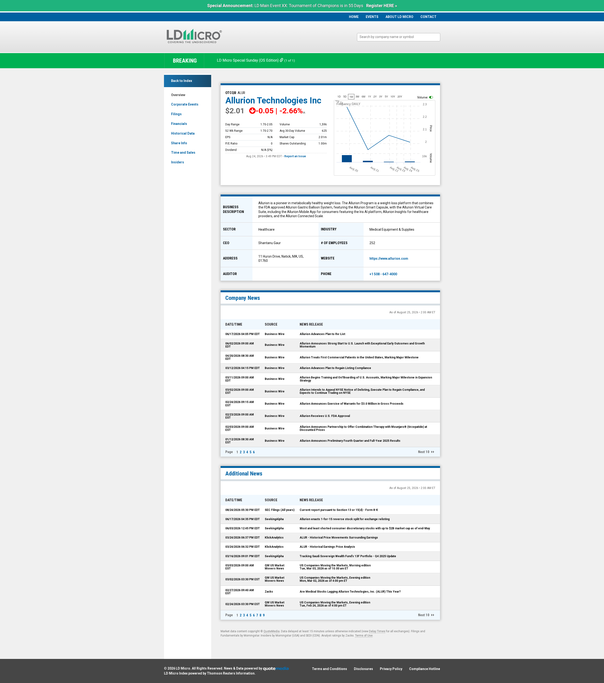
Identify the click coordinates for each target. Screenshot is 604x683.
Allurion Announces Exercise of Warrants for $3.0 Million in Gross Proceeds (351, 403)
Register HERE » (381, 5)
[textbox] (401, 37)
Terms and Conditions (329, 669)
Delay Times (377, 631)
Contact (428, 17)
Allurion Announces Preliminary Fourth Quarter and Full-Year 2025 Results (350, 440)
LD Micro (183, 668)
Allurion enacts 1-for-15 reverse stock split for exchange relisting (345, 519)
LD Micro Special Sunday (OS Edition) (248, 60)
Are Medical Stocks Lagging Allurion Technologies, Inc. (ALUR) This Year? (350, 591)
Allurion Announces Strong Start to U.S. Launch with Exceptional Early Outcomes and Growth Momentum (362, 345)
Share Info (179, 143)
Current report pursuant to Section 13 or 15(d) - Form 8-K (339, 510)
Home (354, 17)
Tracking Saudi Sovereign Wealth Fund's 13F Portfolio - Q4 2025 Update (348, 556)
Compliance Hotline (424, 669)
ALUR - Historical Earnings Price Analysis (327, 546)
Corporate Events (184, 104)
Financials (179, 124)
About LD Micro (399, 17)
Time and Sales (183, 152)
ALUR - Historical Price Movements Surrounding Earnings (339, 537)
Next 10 (423, 452)
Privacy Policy (391, 669)
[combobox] (398, 37)
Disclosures (363, 669)
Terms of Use (364, 635)
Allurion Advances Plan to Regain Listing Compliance (335, 368)
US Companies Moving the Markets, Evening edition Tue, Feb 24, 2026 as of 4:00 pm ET (335, 604)
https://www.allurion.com (388, 258)
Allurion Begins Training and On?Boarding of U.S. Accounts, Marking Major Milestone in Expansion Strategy (366, 379)
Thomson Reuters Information (231, 673)
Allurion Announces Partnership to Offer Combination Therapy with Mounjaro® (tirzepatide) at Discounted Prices (363, 428)
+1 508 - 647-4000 (383, 274)
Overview (178, 95)
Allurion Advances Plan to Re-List (322, 334)
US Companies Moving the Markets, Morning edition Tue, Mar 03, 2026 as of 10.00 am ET (335, 567)
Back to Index (181, 81)
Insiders (177, 162)
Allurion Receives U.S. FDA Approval (325, 416)
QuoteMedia (272, 631)
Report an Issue (295, 156)
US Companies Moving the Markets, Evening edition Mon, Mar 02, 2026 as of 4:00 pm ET (335, 579)
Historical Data (183, 133)
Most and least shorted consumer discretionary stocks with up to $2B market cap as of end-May (365, 528)
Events (372, 17)
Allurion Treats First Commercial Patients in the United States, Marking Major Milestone (359, 357)
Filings (176, 114)
